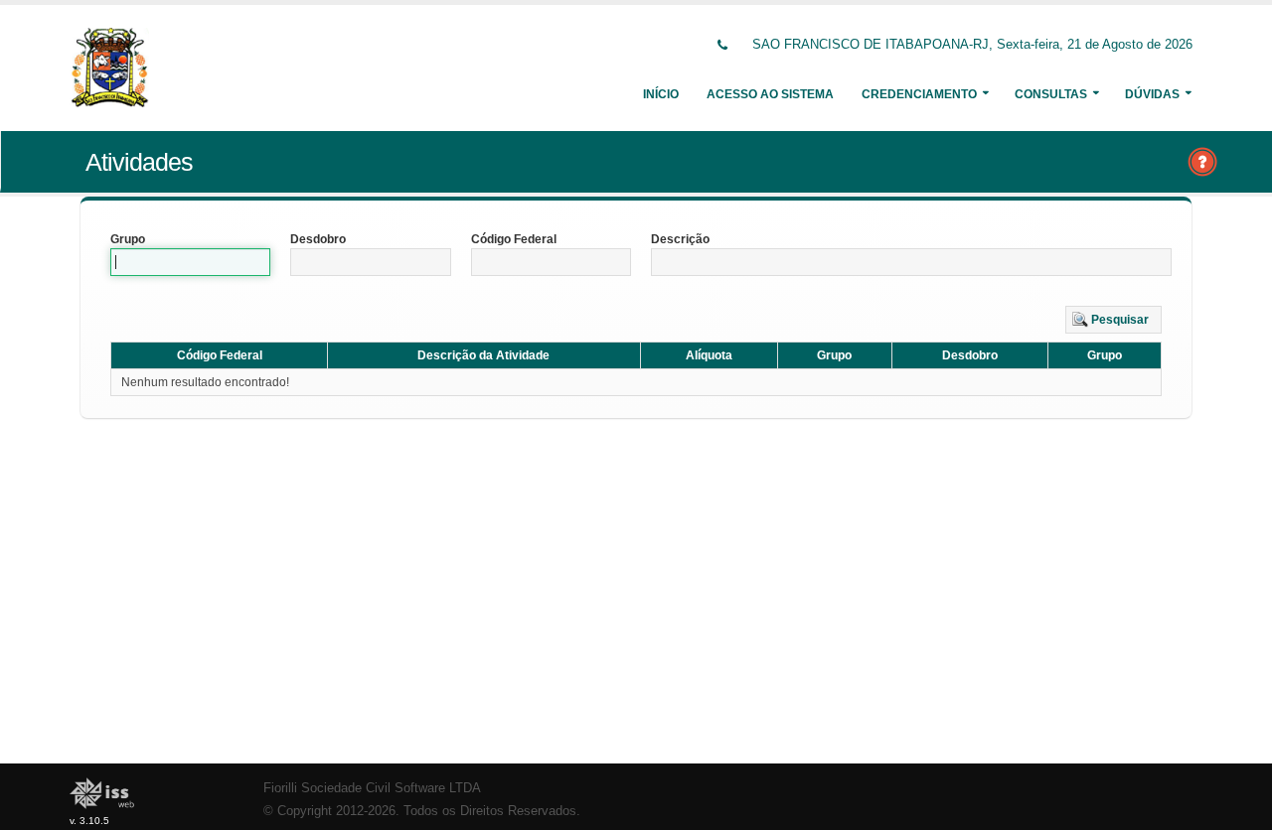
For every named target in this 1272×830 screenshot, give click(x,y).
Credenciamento (919, 94)
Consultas (1051, 94)
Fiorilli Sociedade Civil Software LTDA (372, 788)
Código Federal (513, 239)
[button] (1113, 320)
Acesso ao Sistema (770, 94)
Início (661, 94)
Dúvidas (1152, 94)
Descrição (680, 239)
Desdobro (318, 239)
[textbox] (190, 262)
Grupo (127, 239)
